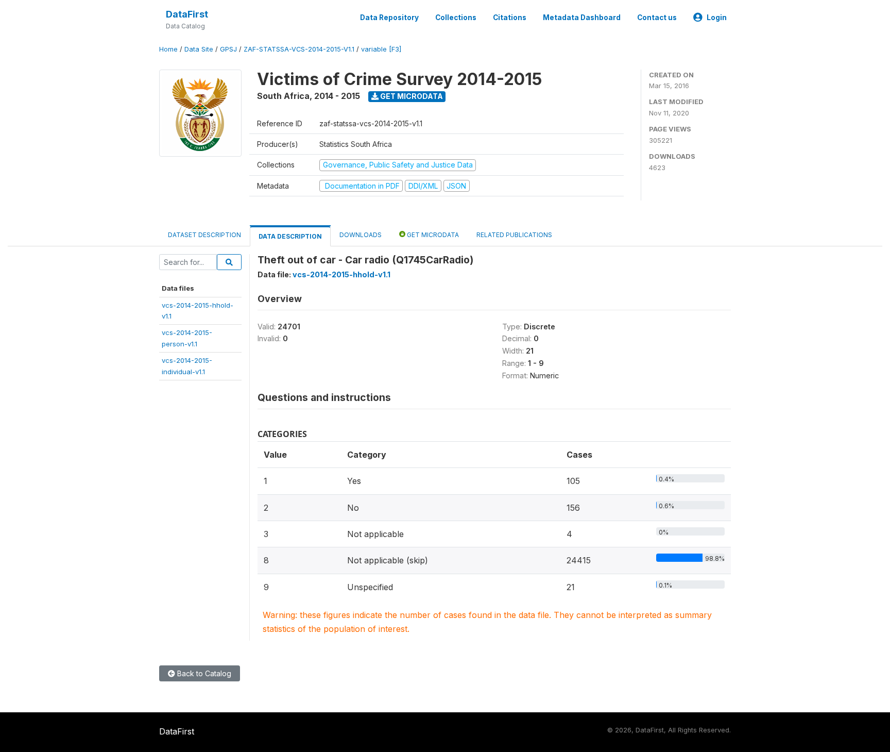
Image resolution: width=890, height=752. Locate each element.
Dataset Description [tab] (204, 235)
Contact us (657, 17)
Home (168, 49)
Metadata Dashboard (582, 17)
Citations (509, 17)
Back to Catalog (203, 673)
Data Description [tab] (290, 236)
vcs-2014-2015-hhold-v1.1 (341, 274)
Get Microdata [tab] (432, 235)
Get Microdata (411, 96)
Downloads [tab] (360, 235)
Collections (455, 17)
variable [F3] (381, 49)
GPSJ (228, 49)
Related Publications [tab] (514, 235)
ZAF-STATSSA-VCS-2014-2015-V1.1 (299, 49)
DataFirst (187, 14)
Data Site (198, 49)
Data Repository (389, 17)
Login (717, 17)
